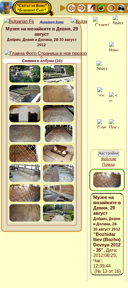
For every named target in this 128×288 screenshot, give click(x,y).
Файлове (109, 159)
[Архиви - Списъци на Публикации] (91, 7)
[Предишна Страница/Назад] (71, 7)
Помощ (108, 164)
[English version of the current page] (18, 22)
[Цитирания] (101, 7)
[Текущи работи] (111, 7)
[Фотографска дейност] (121, 7)
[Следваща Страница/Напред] (81, 7)
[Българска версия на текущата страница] (86, 22)
